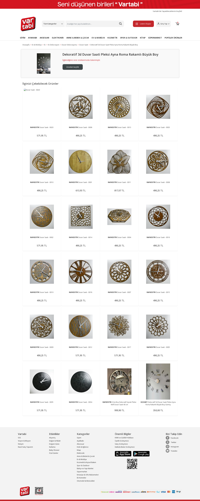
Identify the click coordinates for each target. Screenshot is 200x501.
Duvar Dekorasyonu (69, 45)
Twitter (173, 442)
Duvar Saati (83, 45)
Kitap (79, 450)
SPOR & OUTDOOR (128, 37)
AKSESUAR (44, 37)
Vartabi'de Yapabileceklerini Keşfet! (167, 11)
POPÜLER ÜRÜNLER (173, 37)
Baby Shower (54, 450)
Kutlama (52, 447)
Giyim (79, 438)
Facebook (174, 438)
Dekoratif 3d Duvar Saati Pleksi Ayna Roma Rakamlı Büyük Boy (114, 45)
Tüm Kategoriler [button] (50, 23)
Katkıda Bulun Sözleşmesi (125, 447)
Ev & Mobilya (37, 45)
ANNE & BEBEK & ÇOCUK (77, 37)
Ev (45, 45)
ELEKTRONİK (58, 37)
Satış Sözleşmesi (121, 444)
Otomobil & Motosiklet (86, 481)
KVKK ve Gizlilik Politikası (124, 438)
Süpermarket (82, 471)
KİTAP (142, 37)
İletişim (21, 444)
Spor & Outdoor (83, 465)
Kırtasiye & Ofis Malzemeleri (88, 475)
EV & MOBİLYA (98, 37)
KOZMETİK (112, 37)
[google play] (141, 453)
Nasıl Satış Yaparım (25, 447)
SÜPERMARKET (155, 37)
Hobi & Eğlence (82, 447)
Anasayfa (26, 45)
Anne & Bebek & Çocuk (86, 456)
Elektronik (80, 453)
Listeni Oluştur (145, 24)
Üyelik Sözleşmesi (122, 441)
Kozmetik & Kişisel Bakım (86, 462)
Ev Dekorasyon (53, 45)
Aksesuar (80, 444)
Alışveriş (52, 438)
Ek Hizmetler (81, 478)
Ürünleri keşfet (72, 67)
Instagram (175, 447)
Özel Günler (53, 453)
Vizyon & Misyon (24, 441)
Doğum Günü (54, 444)
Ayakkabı (80, 441)
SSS (19, 438)
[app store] (123, 453)
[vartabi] (28, 23)
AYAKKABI (32, 37)
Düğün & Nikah (55, 441)
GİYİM (22, 37)
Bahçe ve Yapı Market (85, 468)
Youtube (174, 451)
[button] (163, 24)
